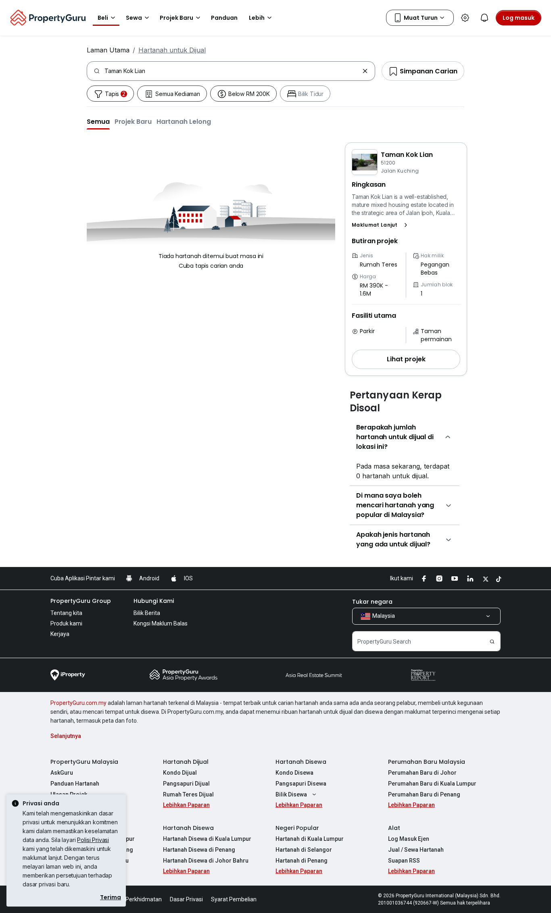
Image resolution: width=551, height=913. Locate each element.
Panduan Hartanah (74, 783)
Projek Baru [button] (176, 18)
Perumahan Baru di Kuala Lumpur (432, 783)
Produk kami (66, 623)
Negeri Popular (297, 828)
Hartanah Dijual (186, 762)
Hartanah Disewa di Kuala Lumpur (207, 839)
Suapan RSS (404, 860)
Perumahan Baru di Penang (424, 794)
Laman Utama (108, 50)
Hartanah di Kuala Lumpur (310, 839)
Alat (394, 828)
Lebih (257, 18)
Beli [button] (103, 18)
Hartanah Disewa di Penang (199, 849)
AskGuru (61, 772)
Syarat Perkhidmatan (134, 899)
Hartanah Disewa (301, 762)
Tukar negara (372, 602)
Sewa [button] (134, 18)
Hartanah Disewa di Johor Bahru (205, 860)
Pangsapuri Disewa (301, 783)
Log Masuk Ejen (408, 839)
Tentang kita (66, 613)
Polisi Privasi (93, 839)
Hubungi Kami (154, 601)
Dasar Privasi (186, 899)
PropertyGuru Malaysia (84, 762)
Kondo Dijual (180, 772)
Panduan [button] (224, 18)
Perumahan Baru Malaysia (426, 762)
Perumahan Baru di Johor (422, 772)
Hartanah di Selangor (304, 849)
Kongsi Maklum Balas (161, 623)
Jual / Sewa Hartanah (416, 849)
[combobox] (231, 71)
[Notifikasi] (484, 18)
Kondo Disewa (294, 772)
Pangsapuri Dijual (186, 783)
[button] (98, 121)
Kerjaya (59, 634)
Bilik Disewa (291, 794)
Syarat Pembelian (234, 899)
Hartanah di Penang (302, 860)
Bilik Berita (147, 613)
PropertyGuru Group (80, 601)
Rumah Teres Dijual (188, 794)
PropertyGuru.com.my (78, 703)
